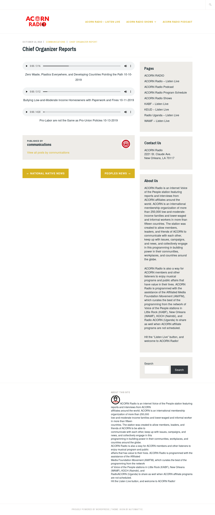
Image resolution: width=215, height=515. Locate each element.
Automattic (136, 509)
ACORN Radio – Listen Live (102, 21)
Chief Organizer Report (83, 41)
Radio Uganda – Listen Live (161, 115)
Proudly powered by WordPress (90, 509)
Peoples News (116, 173)
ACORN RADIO (154, 75)
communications (55, 41)
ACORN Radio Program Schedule (165, 92)
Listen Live (125, 481)
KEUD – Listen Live (156, 109)
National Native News (47, 173)
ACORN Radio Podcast (177, 21)
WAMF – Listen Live (157, 121)
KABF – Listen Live (156, 104)
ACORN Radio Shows (139, 21)
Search (148, 363)
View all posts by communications (48, 152)
